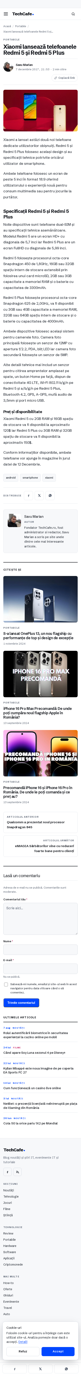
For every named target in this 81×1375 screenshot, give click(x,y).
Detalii (22, 1342)
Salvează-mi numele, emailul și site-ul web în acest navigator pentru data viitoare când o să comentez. (43, 988)
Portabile (20, 26)
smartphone (30, 477)
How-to (8, 1283)
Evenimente (11, 1301)
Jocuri (7, 1203)
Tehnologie (11, 1196)
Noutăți (8, 1190)
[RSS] (17, 1172)
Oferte (7, 1289)
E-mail (8, 960)
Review (8, 1233)
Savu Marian (24, 65)
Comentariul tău (15, 899)
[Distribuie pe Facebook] (28, 495)
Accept (58, 1351)
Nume (8, 941)
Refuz (23, 1351)
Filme (6, 1209)
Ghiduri (8, 1295)
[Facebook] (7, 1172)
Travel (7, 1308)
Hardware (9, 1246)
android (11, 477)
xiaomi (49, 477)
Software (9, 1252)
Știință (8, 1215)
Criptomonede (13, 1264)
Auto (6, 1314)
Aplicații (9, 1258)
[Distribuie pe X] (39, 495)
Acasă (7, 26)
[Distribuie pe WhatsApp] (50, 495)
